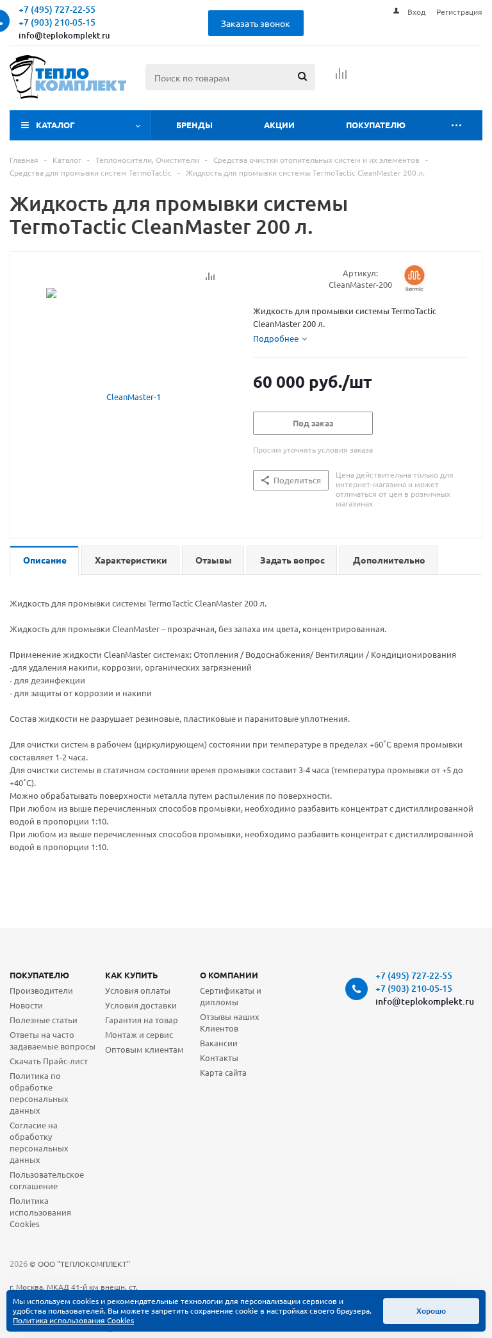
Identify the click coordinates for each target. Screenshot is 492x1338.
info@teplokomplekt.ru (64, 35)
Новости (26, 1004)
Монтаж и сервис (139, 1034)
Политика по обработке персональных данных (39, 1093)
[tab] (280, 338)
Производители (41, 990)
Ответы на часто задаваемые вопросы (52, 1040)
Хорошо (431, 1310)
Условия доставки (141, 1004)
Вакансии (219, 1042)
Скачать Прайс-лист (49, 1060)
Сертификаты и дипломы (230, 996)
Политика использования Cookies (40, 1212)
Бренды (194, 124)
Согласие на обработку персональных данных (39, 1142)
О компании (229, 974)
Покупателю (376, 124)
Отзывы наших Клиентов (229, 1022)
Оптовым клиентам (144, 1049)
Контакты (219, 1057)
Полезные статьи (44, 1019)
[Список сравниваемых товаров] (341, 78)
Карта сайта (223, 1072)
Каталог (55, 124)
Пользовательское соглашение (47, 1180)
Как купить (131, 974)
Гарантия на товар (141, 1019)
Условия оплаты (137, 990)
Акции (279, 124)
